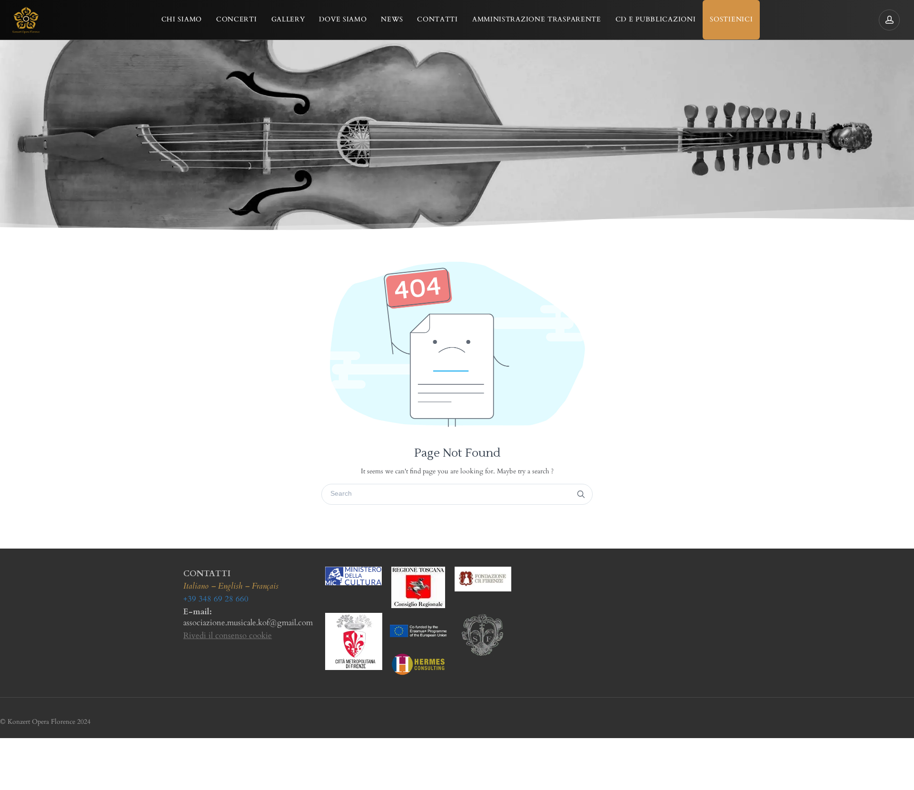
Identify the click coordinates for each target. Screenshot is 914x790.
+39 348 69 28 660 (215, 598)
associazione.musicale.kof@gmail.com (248, 622)
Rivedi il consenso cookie (227, 635)
